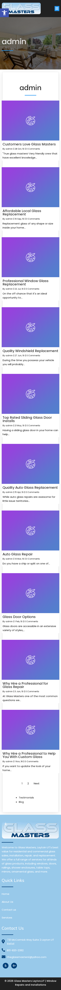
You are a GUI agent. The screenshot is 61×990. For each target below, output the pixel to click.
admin (9, 148)
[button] (4, 12)
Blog (21, 802)
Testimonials (26, 797)
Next (36, 783)
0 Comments (33, 148)
